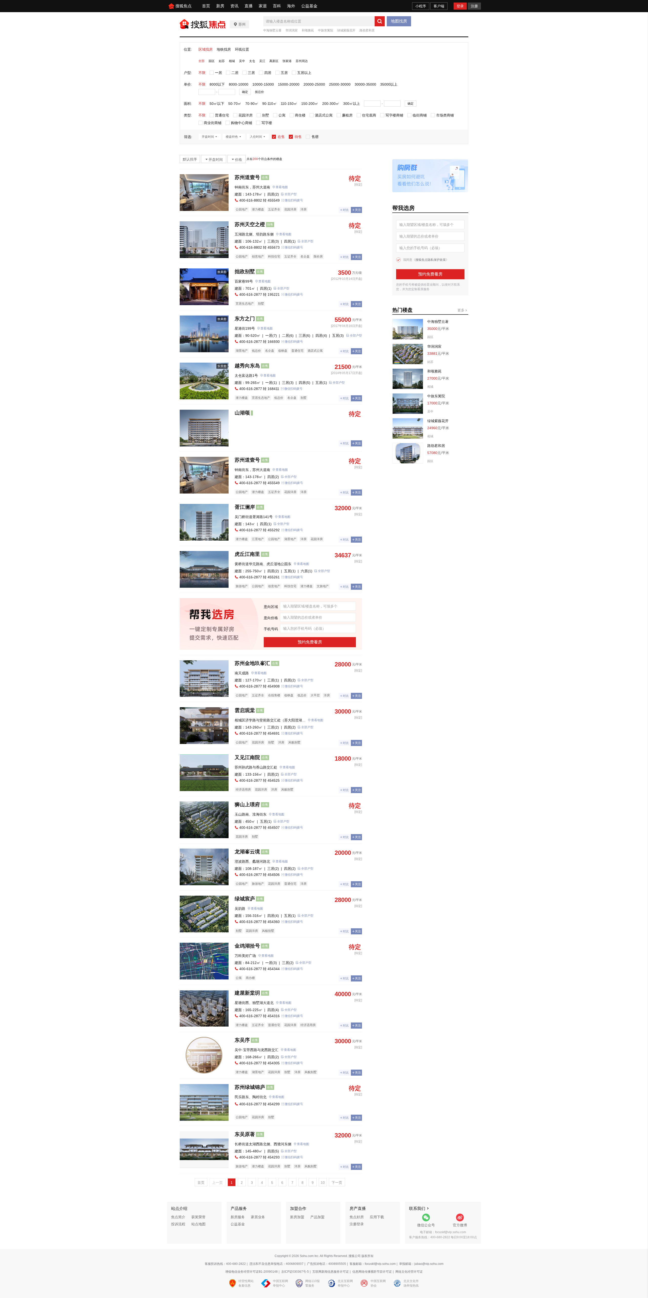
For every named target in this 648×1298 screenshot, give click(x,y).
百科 (277, 6)
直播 (249, 6)
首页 (206, 6)
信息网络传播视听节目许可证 (372, 1271)
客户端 (439, 6)
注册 (474, 6)
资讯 (234, 6)
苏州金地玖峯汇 (252, 663)
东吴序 (242, 1040)
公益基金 (309, 6)
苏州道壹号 (247, 177)
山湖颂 (242, 413)
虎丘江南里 (247, 554)
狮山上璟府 (247, 804)
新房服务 (238, 1217)
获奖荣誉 (198, 1217)
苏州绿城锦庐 (250, 1087)
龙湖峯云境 (247, 851)
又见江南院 (247, 757)
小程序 (420, 6)
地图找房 (399, 21)
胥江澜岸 (245, 507)
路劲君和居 (367, 30)
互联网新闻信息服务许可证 (330, 1271)
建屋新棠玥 (247, 993)
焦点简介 (178, 1217)
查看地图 (282, 187)
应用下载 (377, 1217)
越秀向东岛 (247, 365)
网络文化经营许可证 (409, 1271)
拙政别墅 (245, 271)
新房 (220, 6)
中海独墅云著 (272, 30)
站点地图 (198, 1224)
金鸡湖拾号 (247, 946)
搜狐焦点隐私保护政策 (430, 260)
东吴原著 (245, 1134)
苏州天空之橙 (250, 224)
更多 (461, 310)
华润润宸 (292, 30)
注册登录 (357, 1224)
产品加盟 (317, 1217)
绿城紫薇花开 (346, 30)
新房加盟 (297, 1217)
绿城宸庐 (245, 898)
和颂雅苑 (308, 30)
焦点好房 (357, 1217)
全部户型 (291, 194)
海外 (291, 6)
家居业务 (258, 1217)
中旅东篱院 (325, 30)
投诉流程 (178, 1224)
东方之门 (245, 318)
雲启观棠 (245, 710)
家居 (263, 6)
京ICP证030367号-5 (295, 1271)
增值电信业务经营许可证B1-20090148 (251, 1271)
